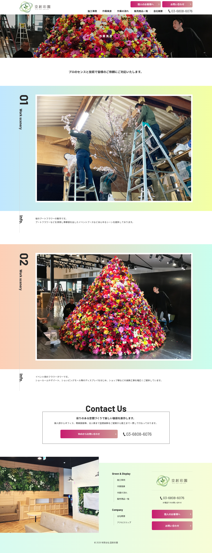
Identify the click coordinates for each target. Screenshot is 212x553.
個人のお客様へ (146, 4)
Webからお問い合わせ (89, 433)
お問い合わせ (177, 4)
